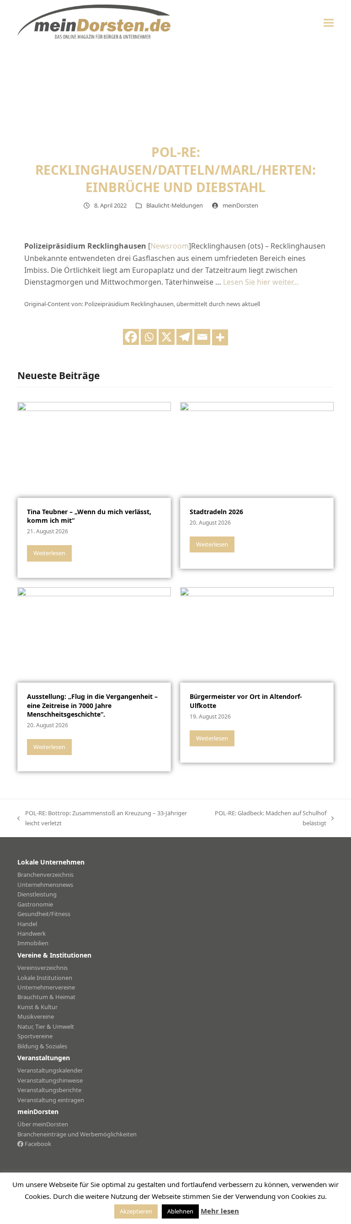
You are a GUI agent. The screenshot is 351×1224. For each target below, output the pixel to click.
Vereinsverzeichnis (42, 968)
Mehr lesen (220, 1210)
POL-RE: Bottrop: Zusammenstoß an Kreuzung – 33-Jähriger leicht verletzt (101, 818)
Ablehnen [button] (180, 1211)
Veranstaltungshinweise (50, 1080)
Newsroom (169, 246)
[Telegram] (184, 337)
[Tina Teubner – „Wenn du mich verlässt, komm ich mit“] (94, 449)
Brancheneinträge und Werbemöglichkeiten (77, 1134)
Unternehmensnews (45, 884)
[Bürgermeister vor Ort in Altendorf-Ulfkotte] (257, 634)
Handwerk (31, 933)
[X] (167, 337)
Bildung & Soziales (42, 1046)
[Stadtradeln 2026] (257, 449)
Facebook (37, 1144)
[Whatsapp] (149, 337)
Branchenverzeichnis (45, 874)
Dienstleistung (37, 894)
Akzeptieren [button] (136, 1211)
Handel (27, 924)
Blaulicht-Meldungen (174, 205)
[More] (220, 337)
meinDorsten (240, 205)
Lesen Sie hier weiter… (261, 282)
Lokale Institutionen (44, 978)
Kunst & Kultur (37, 1007)
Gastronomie (35, 904)
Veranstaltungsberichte (49, 1090)
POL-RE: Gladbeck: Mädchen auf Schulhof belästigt (266, 818)
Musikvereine (35, 1016)
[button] (329, 22)
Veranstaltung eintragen (50, 1100)
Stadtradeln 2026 (216, 511)
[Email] (202, 337)
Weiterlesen (49, 553)
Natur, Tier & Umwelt (45, 1026)
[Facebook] (131, 337)
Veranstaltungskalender (50, 1070)
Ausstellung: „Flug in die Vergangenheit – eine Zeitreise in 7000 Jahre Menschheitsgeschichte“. (92, 705)
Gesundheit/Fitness (43, 914)
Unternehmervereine (46, 987)
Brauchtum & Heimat (46, 997)
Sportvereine (35, 1036)
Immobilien (32, 943)
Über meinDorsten (42, 1124)
